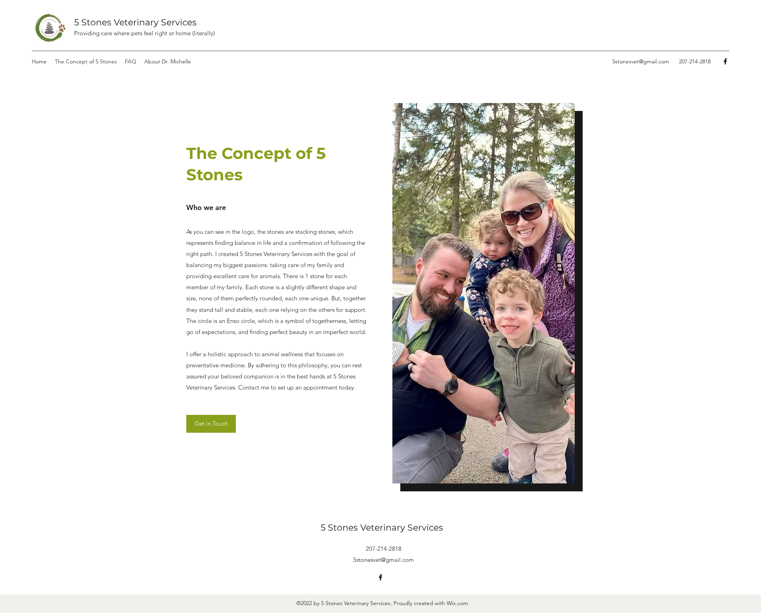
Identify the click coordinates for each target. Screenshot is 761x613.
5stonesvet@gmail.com (640, 61)
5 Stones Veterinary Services (135, 22)
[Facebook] (725, 61)
